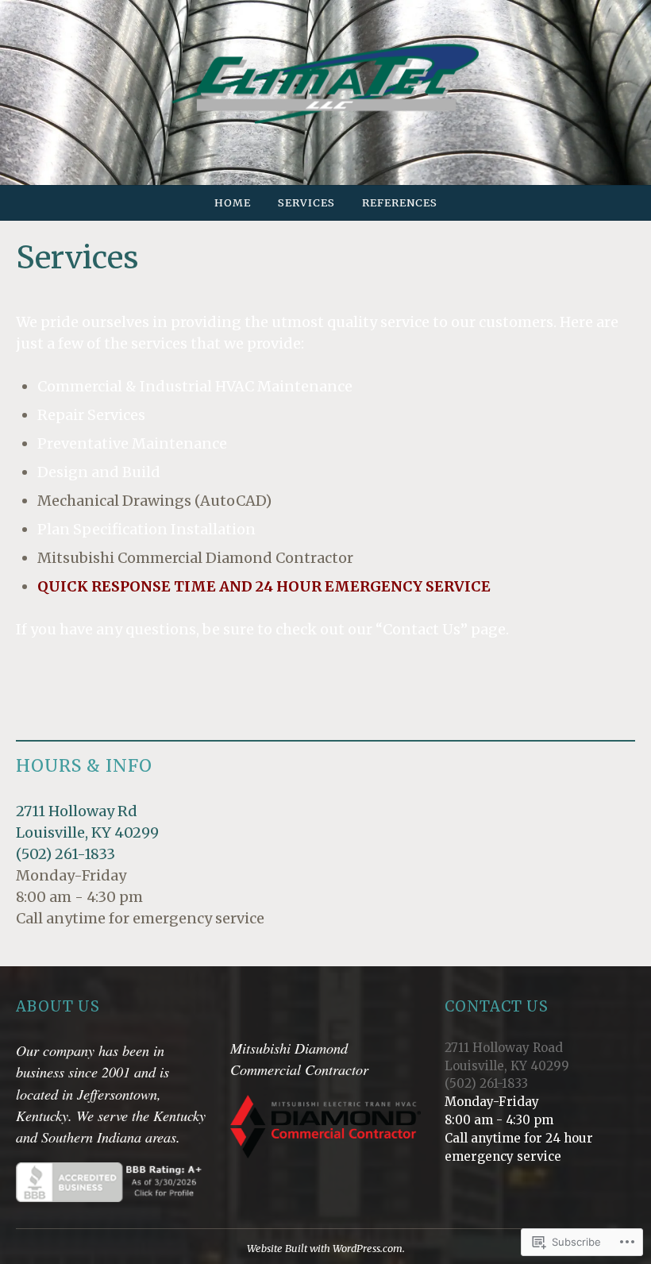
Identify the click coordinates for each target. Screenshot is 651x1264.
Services (306, 202)
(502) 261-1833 (65, 854)
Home (232, 202)
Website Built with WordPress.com (325, 1248)
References (399, 202)
